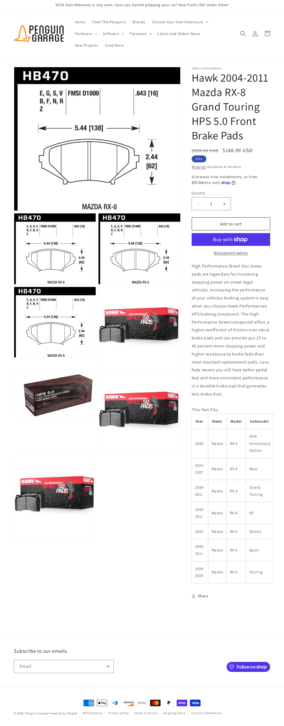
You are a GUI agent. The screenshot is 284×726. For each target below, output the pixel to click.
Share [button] (203, 595)
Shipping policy (174, 713)
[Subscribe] (107, 666)
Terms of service (146, 713)
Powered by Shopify (63, 713)
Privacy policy (118, 713)
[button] (180, 22)
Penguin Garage (37, 713)
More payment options (231, 253)
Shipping (199, 167)
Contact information (206, 713)
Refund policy (93, 713)
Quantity (199, 193)
